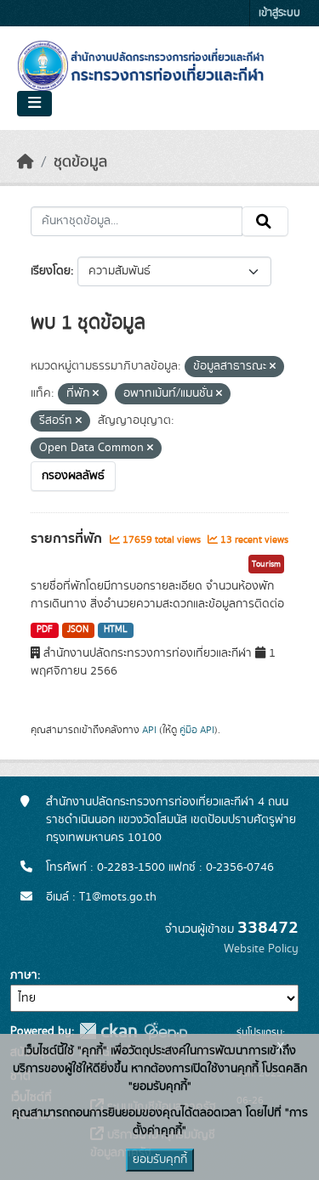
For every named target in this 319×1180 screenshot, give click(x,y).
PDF (45, 629)
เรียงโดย (51, 271)
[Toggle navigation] (34, 103)
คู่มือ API (196, 729)
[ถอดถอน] (273, 367)
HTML (116, 629)
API (149, 729)
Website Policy (261, 948)
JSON (77, 629)
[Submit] (265, 221)
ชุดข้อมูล (80, 162)
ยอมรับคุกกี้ (160, 1159)
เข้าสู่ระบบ (279, 13)
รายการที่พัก (68, 539)
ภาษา (23, 975)
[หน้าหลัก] (25, 162)
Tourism (266, 564)
